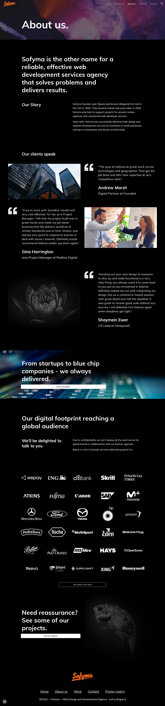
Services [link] (118, 3)
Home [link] (108, 3)
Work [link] (141, 3)
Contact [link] (153, 3)
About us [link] (132, 3)
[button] (162, 4)
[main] (70, 23)
